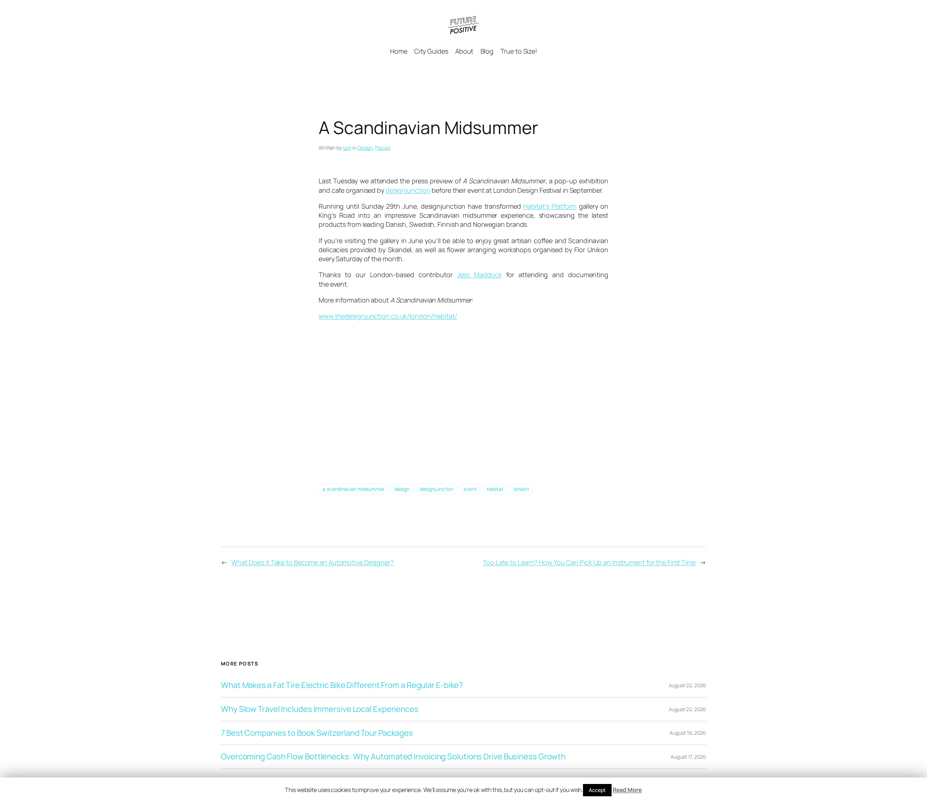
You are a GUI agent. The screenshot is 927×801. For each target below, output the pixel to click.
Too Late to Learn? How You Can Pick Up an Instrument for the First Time (589, 562)
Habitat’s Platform (550, 206)
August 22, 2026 (687, 685)
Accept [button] (597, 790)
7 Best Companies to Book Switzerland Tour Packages (317, 733)
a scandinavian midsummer (354, 488)
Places (382, 147)
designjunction (408, 190)
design (401, 488)
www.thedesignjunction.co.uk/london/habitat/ (388, 316)
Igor (347, 147)
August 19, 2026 (688, 732)
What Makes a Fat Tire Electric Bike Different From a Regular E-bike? (342, 685)
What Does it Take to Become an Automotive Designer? (312, 562)
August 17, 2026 (688, 756)
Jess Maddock (479, 274)
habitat (495, 488)
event (470, 488)
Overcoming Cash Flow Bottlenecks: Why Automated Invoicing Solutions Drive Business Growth (393, 756)
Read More (627, 790)
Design (365, 147)
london (521, 488)
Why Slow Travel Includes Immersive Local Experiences (320, 709)
